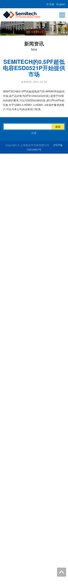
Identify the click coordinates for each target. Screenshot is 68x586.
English (60, 4)
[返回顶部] (61, 572)
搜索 (57, 126)
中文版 (50, 4)
